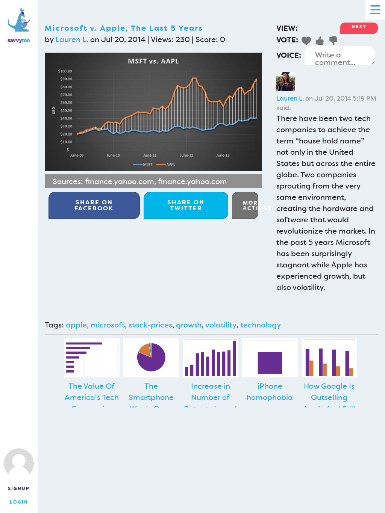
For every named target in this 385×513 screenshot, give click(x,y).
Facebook (94, 205)
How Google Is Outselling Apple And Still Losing (329, 403)
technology (260, 325)
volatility (220, 325)
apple (76, 325)
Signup (19, 489)
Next (359, 27)
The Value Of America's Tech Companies (92, 397)
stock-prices (150, 325)
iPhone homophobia (270, 391)
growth (189, 325)
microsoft (108, 325)
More (250, 205)
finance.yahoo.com (119, 181)
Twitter (186, 205)
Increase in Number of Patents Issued (210, 397)
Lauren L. (71, 39)
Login (19, 502)
